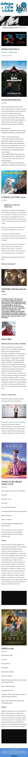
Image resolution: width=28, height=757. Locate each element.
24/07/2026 (4, 52)
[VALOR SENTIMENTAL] (14, 78)
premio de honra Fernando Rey (17, 422)
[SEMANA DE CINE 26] (14, 38)
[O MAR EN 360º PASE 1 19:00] (14, 181)
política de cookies (14, 753)
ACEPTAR (14, 755)
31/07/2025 (4, 200)
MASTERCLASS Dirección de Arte (13, 290)
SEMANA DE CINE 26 (10, 49)
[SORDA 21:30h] (14, 626)
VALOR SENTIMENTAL (11, 100)
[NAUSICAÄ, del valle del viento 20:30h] (14, 459)
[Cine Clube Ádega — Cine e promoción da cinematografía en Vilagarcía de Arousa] (14, 8)
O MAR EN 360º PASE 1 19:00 (13, 197)
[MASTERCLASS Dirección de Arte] (14, 276)
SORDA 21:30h (7, 648)
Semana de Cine (13, 52)
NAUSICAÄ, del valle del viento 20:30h (11, 482)
